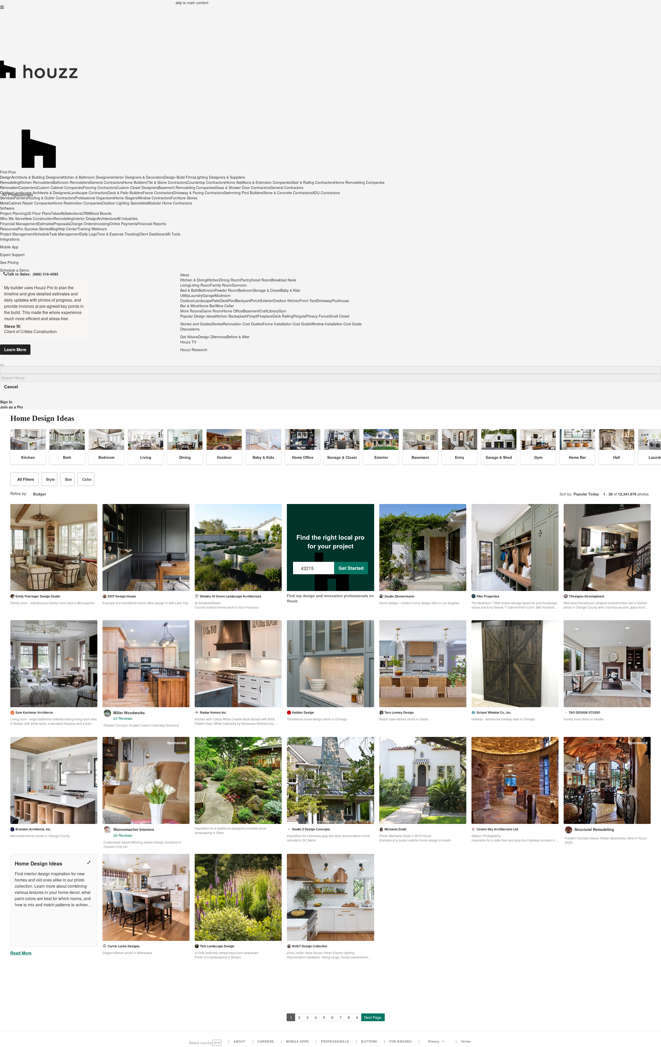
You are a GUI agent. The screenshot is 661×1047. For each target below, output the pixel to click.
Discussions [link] (190, 329)
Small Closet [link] (339, 316)
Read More (21, 953)
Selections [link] (73, 213)
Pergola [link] (299, 316)
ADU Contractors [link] (326, 192)
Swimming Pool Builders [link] (243, 192)
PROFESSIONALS (335, 1041)
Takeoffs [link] (58, 213)
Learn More (15, 349)
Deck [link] (224, 300)
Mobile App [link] (9, 246)
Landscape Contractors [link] (88, 192)
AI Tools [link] (173, 234)
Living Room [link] (200, 285)
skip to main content (192, 2)
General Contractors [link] (106, 182)
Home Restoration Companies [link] (77, 203)
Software (7, 208)
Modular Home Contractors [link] (170, 203)
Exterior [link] (266, 300)
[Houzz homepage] (330, 50)
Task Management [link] (64, 234)
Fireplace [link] (265, 316)
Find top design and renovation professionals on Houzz (330, 598)
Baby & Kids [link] (290, 290)
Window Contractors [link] (154, 197)
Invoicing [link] (102, 223)
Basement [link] (251, 310)
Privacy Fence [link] (317, 316)
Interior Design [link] (85, 218)
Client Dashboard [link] (153, 234)
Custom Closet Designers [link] (137, 187)
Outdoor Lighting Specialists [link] (125, 203)
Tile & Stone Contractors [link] (167, 182)
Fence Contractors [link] (158, 192)
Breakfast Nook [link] (283, 279)
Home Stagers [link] (126, 197)
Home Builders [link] (135, 182)
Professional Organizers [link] (94, 197)
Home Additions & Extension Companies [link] (258, 182)
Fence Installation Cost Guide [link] (287, 323)
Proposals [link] (61, 223)
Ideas (184, 274)
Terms (466, 1041)
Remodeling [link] (63, 218)
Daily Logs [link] (88, 234)
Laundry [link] (195, 295)
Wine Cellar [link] (224, 305)
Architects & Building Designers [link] (36, 177)
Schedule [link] (41, 234)
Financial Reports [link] (151, 223)
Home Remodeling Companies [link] (359, 182)
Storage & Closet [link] (266, 290)
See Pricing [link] (9, 262)
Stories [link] (217, 323)
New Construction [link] (39, 218)
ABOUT (239, 1041)
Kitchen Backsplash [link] (231, 316)
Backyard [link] (243, 300)
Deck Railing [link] (283, 316)
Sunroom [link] (239, 285)
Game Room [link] (211, 310)
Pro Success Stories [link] (34, 228)
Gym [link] (282, 310)
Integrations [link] (9, 239)
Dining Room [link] (229, 279)
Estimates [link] (45, 223)
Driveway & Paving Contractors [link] (198, 192)
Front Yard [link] (308, 300)
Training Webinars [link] (92, 228)
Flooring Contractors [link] (99, 187)
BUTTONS (369, 1041)
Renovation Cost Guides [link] (243, 323)
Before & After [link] (238, 336)
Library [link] (273, 310)
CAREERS (265, 1041)
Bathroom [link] (207, 290)
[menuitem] (192, 203)
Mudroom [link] (223, 295)
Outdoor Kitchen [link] (286, 300)
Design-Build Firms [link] (179, 177)
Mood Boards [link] (101, 213)
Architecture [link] (107, 218)
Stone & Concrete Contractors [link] (287, 192)
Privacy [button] (433, 1041)
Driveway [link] (324, 300)
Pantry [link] (245, 279)
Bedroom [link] (245, 290)
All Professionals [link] (17, 195)
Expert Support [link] (12, 254)
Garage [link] (208, 295)
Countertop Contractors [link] (206, 182)
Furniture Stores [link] (184, 197)
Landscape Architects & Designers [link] (41, 192)
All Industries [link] (127, 218)
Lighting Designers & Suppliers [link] (220, 177)
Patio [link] (216, 300)
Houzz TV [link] (188, 341)
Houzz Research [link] (193, 349)
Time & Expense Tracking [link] (118, 234)
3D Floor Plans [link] (39, 213)
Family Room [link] (221, 285)
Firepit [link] (252, 316)
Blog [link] (54, 228)
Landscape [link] (203, 300)
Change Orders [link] (82, 223)
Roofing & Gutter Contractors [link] (51, 197)
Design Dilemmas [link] (212, 336)
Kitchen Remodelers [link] (36, 182)
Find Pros (8, 172)
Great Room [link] (261, 279)
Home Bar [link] (207, 305)
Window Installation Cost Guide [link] (336, 323)
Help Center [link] (67, 228)
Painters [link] (20, 197)
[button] (2, 7)
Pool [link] (231, 300)
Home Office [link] (232, 310)
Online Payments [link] (123, 223)
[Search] (2, 365)
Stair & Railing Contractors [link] (312, 182)
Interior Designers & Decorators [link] (138, 177)
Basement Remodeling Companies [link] (186, 187)
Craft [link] (263, 310)
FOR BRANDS (400, 1041)
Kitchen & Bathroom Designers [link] (87, 177)
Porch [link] (255, 300)
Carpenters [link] (28, 187)
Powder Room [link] (226, 290)
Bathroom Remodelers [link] (71, 182)
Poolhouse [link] (340, 300)
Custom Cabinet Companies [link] (60, 187)
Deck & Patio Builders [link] (125, 192)
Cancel (11, 387)
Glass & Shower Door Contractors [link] (242, 187)
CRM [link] (85, 213)
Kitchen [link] (213, 279)
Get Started (351, 568)
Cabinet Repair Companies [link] (31, 203)
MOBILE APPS (297, 1041)
